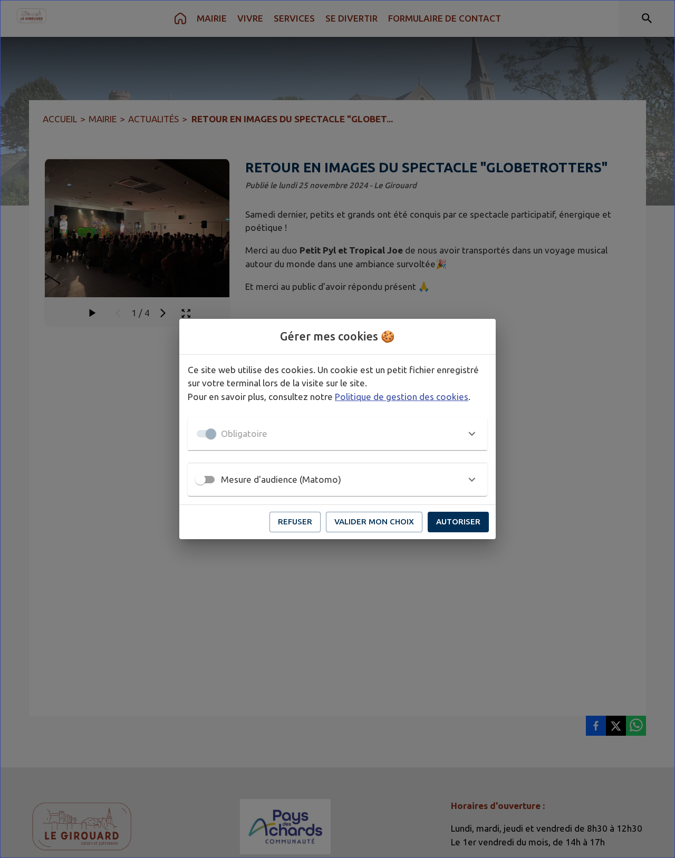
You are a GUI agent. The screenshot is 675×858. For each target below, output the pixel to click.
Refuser (295, 521)
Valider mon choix (374, 521)
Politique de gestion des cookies (401, 397)
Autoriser (458, 521)
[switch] (200, 480)
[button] (337, 433)
